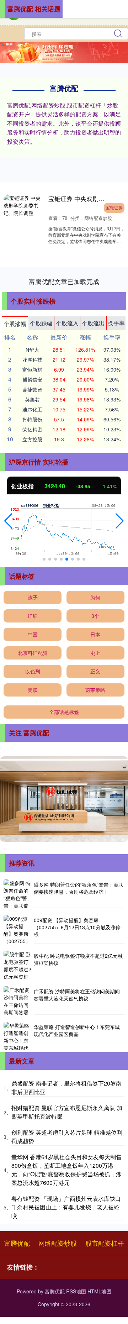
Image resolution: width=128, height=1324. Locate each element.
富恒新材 (32, 369)
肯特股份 (32, 419)
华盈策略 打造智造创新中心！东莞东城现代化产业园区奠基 (77, 1030)
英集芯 (32, 399)
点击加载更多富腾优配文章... (64, 281)
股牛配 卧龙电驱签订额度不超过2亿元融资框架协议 (78, 959)
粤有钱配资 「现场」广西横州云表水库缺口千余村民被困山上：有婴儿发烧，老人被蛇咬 (66, 1207)
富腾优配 (17, 1242)
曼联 (33, 689)
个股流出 (93, 323)
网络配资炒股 (57, 1242)
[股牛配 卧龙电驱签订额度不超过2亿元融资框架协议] (18, 965)
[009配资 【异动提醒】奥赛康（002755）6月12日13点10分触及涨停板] (18, 929)
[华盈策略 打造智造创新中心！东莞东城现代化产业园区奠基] (18, 1036)
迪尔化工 (32, 409)
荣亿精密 (32, 429)
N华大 (32, 349)
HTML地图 (99, 1291)
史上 (95, 652)
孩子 (33, 597)
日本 (95, 634)
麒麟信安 (32, 379)
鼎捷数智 (32, 389)
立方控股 (32, 439)
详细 (33, 615)
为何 (95, 597)
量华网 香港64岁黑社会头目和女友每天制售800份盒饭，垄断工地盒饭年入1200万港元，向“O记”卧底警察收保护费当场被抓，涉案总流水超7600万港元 (66, 1170)
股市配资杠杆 (104, 1242)
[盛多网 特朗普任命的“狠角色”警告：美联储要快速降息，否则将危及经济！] (18, 893)
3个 (95, 615)
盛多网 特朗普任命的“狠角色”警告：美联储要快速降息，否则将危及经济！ (78, 888)
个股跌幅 (41, 323)
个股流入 (67, 323)
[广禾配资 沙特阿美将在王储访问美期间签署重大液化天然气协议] (18, 1000)
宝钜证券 (114, 207)
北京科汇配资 (33, 652)
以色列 (32, 671)
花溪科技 (32, 359)
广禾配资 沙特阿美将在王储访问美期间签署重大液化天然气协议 (77, 995)
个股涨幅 (15, 324)
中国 (33, 634)
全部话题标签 (64, 711)
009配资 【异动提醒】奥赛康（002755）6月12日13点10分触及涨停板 (77, 926)
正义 (95, 671)
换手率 (116, 323)
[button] (8, 521)
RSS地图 (76, 1291)
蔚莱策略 (95, 689)
